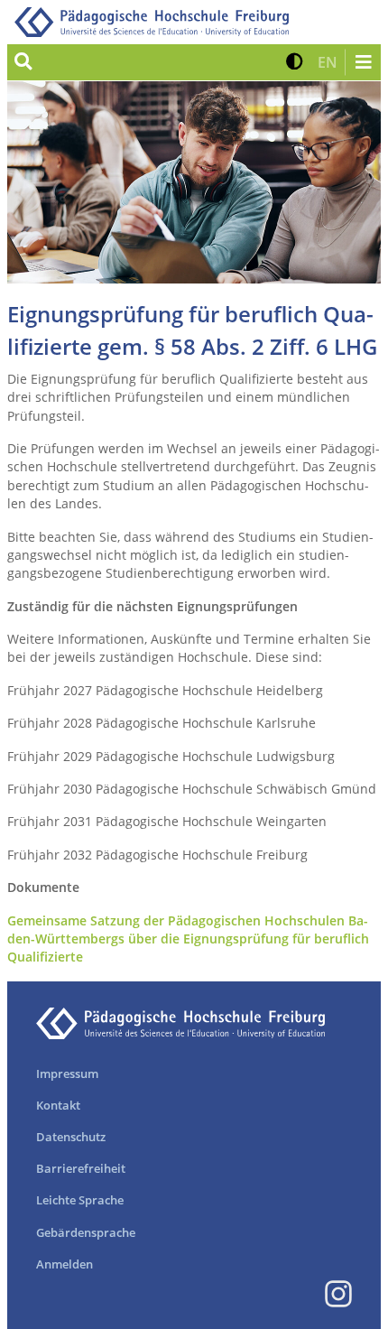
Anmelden (64, 1264)
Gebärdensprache (85, 1232)
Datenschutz (71, 1137)
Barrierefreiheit (80, 1168)
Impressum (67, 1073)
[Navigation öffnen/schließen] (363, 62)
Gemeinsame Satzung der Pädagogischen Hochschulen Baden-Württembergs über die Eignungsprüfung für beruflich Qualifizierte (188, 939)
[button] (294, 62)
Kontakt (58, 1105)
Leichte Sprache (80, 1200)
